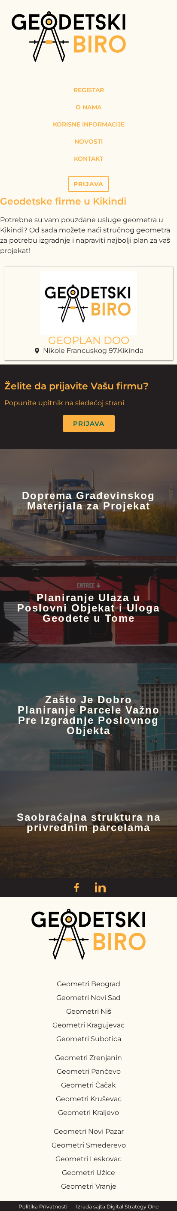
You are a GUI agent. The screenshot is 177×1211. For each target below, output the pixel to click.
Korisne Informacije (89, 124)
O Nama (88, 107)
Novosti (88, 141)
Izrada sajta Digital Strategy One (117, 1206)
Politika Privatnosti (42, 1206)
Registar (88, 90)
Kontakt (88, 159)
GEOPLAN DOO (88, 340)
